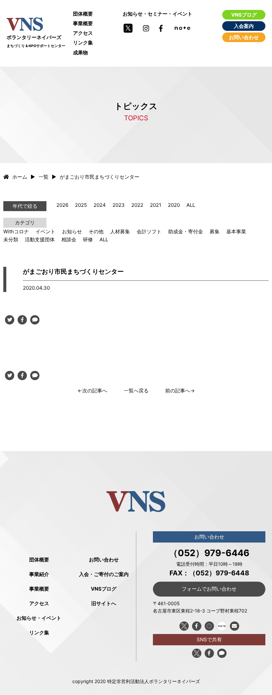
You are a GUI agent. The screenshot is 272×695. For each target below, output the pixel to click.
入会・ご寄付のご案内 (104, 574)
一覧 (43, 177)
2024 (100, 205)
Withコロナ (16, 231)
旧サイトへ (103, 603)
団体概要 (83, 14)
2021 (155, 205)
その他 (96, 231)
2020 (174, 205)
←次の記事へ (92, 390)
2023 (118, 205)
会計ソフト (149, 231)
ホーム (19, 177)
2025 (81, 205)
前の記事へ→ (180, 390)
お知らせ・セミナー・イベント (157, 14)
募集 (215, 231)
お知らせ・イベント (39, 618)
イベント (45, 231)
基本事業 (236, 231)
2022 (137, 205)
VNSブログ (244, 15)
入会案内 (244, 26)
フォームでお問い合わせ (209, 589)
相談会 (68, 239)
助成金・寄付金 (185, 231)
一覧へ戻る (136, 390)
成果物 (80, 52)
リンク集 (83, 42)
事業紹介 (39, 574)
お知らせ (72, 231)
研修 (88, 239)
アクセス (83, 33)
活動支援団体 (40, 239)
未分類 (10, 239)
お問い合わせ (244, 37)
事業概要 (83, 23)
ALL (190, 205)
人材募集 (120, 231)
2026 (62, 205)
